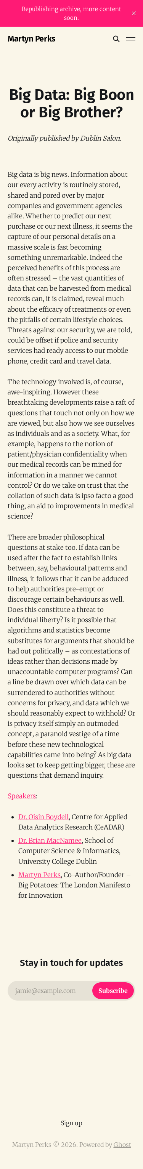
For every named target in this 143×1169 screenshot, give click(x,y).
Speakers (22, 796)
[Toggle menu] (131, 39)
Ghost (122, 1144)
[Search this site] (116, 39)
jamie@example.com (71, 990)
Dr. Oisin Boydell (43, 817)
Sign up (71, 1123)
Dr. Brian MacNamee (50, 840)
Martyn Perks (32, 39)
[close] (134, 13)
